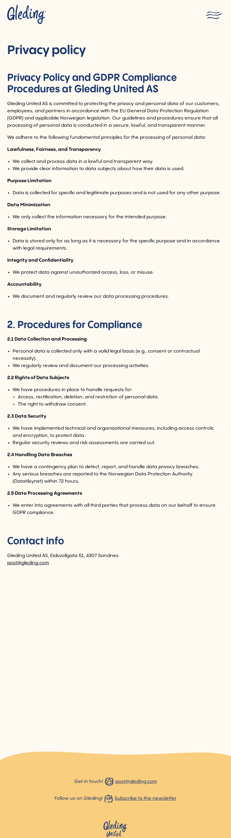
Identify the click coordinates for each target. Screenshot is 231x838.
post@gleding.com (28, 562)
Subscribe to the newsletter (146, 798)
